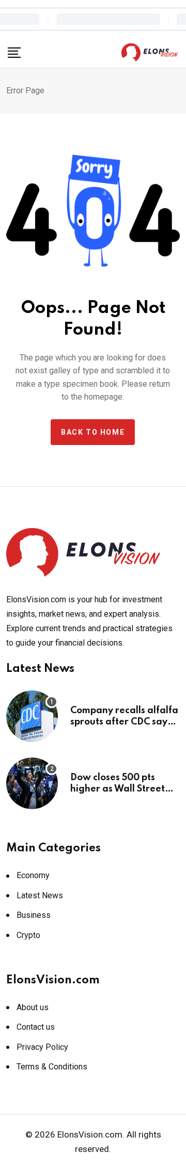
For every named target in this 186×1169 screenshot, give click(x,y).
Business (34, 915)
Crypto (28, 935)
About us (33, 1007)
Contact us (36, 1027)
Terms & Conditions (52, 1067)
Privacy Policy (42, 1047)
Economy (33, 875)
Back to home (93, 432)
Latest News (40, 895)
